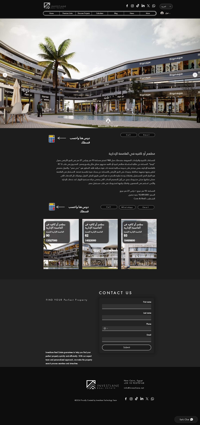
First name (147, 302)
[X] (148, 6)
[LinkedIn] (143, 6)
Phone (148, 324)
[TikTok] (138, 6)
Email (149, 335)
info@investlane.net (134, 388)
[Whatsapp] (154, 6)
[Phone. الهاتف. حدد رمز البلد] (105, 328)
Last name (147, 313)
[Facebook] (127, 6)
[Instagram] (132, 6)
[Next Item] (195, 75)
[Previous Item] (5, 75)
